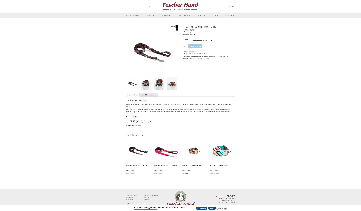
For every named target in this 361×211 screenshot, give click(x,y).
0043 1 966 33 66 (229, 198)
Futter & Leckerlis (183, 15)
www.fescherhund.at (228, 200)
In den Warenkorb (195, 46)
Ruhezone (165, 15)
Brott (139, 125)
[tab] (133, 95)
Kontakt (146, 199)
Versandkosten (196, 32)
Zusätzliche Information (148, 95)
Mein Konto (130, 199)
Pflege (216, 15)
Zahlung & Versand (204, 58)
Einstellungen (222, 208)
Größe (186, 40)
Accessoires (229, 15)
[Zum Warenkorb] (233, 6)
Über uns (146, 197)
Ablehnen (212, 208)
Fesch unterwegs (131, 15)
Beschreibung (133, 95)
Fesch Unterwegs (195, 53)
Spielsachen (202, 15)
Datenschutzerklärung (151, 196)
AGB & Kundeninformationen (135, 204)
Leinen (204, 53)
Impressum (129, 197)
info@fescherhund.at (228, 202)
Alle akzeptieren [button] (201, 208)
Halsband (218, 111)
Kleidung (149, 15)
